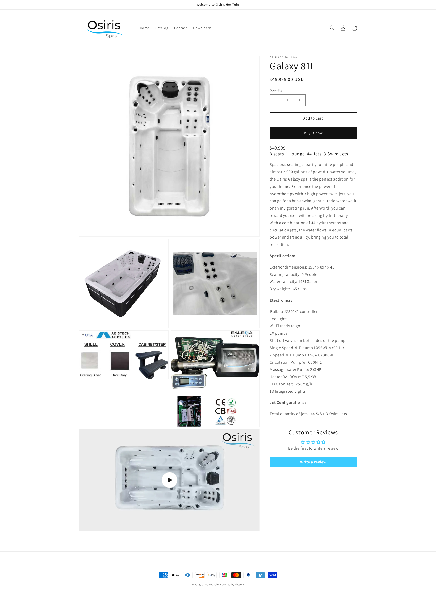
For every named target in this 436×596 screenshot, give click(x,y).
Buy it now (313, 132)
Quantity (276, 90)
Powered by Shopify (232, 584)
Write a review (313, 462)
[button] (332, 28)
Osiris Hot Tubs (211, 584)
